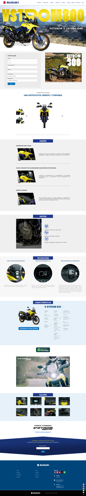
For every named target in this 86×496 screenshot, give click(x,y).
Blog (36, 470)
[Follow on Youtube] (60, 472)
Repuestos (57, 2)
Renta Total (78, 2)
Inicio (18, 470)
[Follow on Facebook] (55, 472)
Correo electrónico (43, 445)
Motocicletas (45, 2)
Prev (26, 116)
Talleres (68, 2)
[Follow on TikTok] (62, 472)
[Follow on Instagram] (57, 472)
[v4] (64, 415)
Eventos (37, 474)
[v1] (64, 404)
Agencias (63, 2)
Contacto (73, 2)
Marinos (51, 2)
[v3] (21, 404)
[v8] (50, 404)
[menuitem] (20, 111)
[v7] (36, 415)
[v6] (50, 415)
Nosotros (39, 2)
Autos (83, 2)
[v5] (21, 415)
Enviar (43, 451)
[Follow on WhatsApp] (64, 472)
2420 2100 (58, 477)
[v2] (36, 404)
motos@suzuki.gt (59, 481)
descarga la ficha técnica (29, 328)
